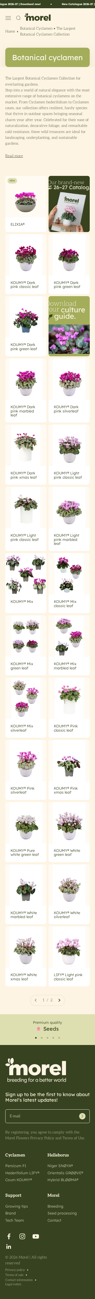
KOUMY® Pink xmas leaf (66, 790)
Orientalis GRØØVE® (65, 1173)
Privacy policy (15, 1270)
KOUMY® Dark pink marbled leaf (23, 410)
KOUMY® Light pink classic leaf (68, 475)
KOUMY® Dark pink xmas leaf (24, 475)
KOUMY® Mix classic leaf (65, 603)
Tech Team (14, 1220)
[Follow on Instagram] (22, 1236)
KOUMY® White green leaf (67, 852)
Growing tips (16, 1206)
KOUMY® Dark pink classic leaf (25, 284)
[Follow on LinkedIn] (8, 1246)
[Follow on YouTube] (35, 1236)
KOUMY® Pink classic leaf (66, 728)
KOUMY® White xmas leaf (24, 976)
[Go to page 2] (59, 1000)
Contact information (19, 1280)
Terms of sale (14, 1275)
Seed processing (62, 1213)
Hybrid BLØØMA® (63, 1179)
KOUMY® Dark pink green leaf (67, 284)
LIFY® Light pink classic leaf (68, 976)
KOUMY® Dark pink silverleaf (66, 408)
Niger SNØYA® (60, 1165)
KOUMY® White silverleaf (67, 914)
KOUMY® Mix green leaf (22, 665)
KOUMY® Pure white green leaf (25, 852)
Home (10, 31)
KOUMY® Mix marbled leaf (65, 665)
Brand (10, 1213)
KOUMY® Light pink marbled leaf (66, 539)
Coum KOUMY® (18, 1179)
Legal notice (13, 1284)
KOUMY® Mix (22, 601)
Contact (54, 1220)
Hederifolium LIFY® (22, 1173)
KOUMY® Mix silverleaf (22, 728)
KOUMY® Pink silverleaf (23, 790)
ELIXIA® (18, 224)
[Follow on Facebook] (8, 1236)
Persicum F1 (15, 1165)
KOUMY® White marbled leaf (24, 914)
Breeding (55, 1206)
